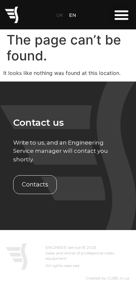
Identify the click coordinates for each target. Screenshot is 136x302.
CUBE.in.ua (118, 278)
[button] (121, 14)
